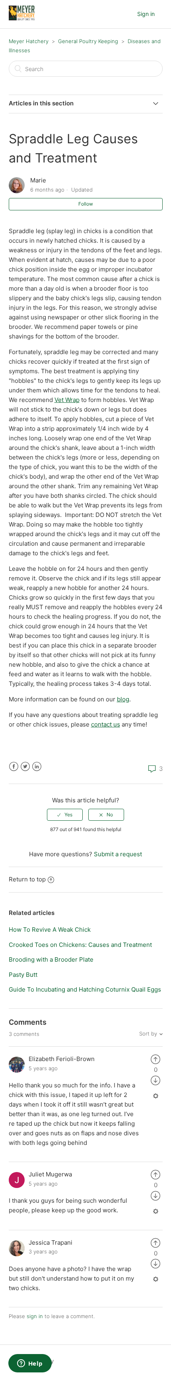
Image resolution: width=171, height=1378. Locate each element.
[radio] (65, 815)
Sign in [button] (146, 13)
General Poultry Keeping (88, 41)
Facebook (14, 767)
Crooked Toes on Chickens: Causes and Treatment (80, 944)
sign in (35, 1316)
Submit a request (118, 854)
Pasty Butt (23, 974)
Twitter (25, 767)
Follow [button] (85, 204)
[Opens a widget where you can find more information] (30, 1364)
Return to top (27, 879)
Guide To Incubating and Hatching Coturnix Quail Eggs (85, 989)
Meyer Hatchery (29, 41)
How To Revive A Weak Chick (50, 929)
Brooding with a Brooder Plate (51, 959)
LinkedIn (37, 767)
